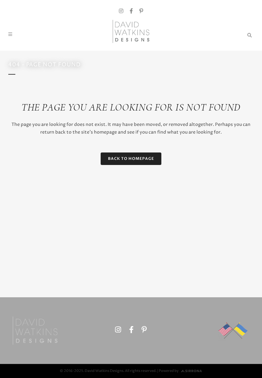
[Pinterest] (141, 11)
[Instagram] (121, 11)
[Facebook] (131, 11)
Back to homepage (131, 158)
